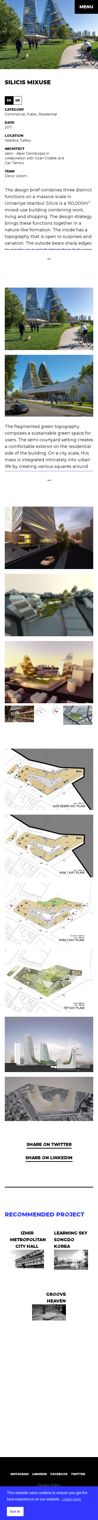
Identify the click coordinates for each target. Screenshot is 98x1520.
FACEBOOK (59, 1474)
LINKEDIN (39, 1474)
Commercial (15, 114)
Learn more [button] (71, 1499)
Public (32, 114)
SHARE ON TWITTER (49, 1144)
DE (17, 100)
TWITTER (78, 1474)
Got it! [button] (15, 1511)
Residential (48, 114)
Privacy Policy (49, 1485)
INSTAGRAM (19, 1474)
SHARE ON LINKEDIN (49, 1157)
